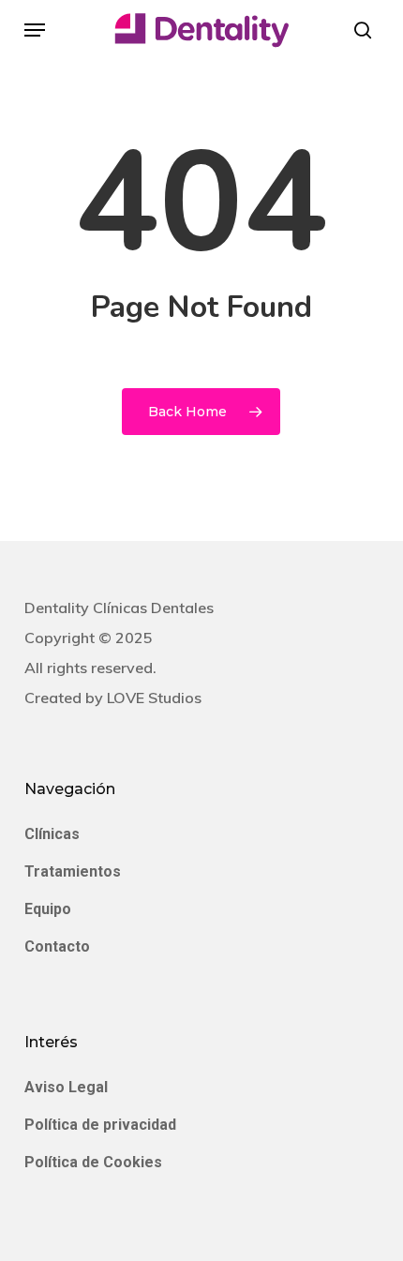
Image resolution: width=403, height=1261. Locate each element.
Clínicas (52, 834)
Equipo (47, 909)
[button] (34, 30)
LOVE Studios (154, 697)
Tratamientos (72, 871)
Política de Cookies (93, 1162)
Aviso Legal (66, 1087)
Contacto (57, 946)
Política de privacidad (100, 1124)
